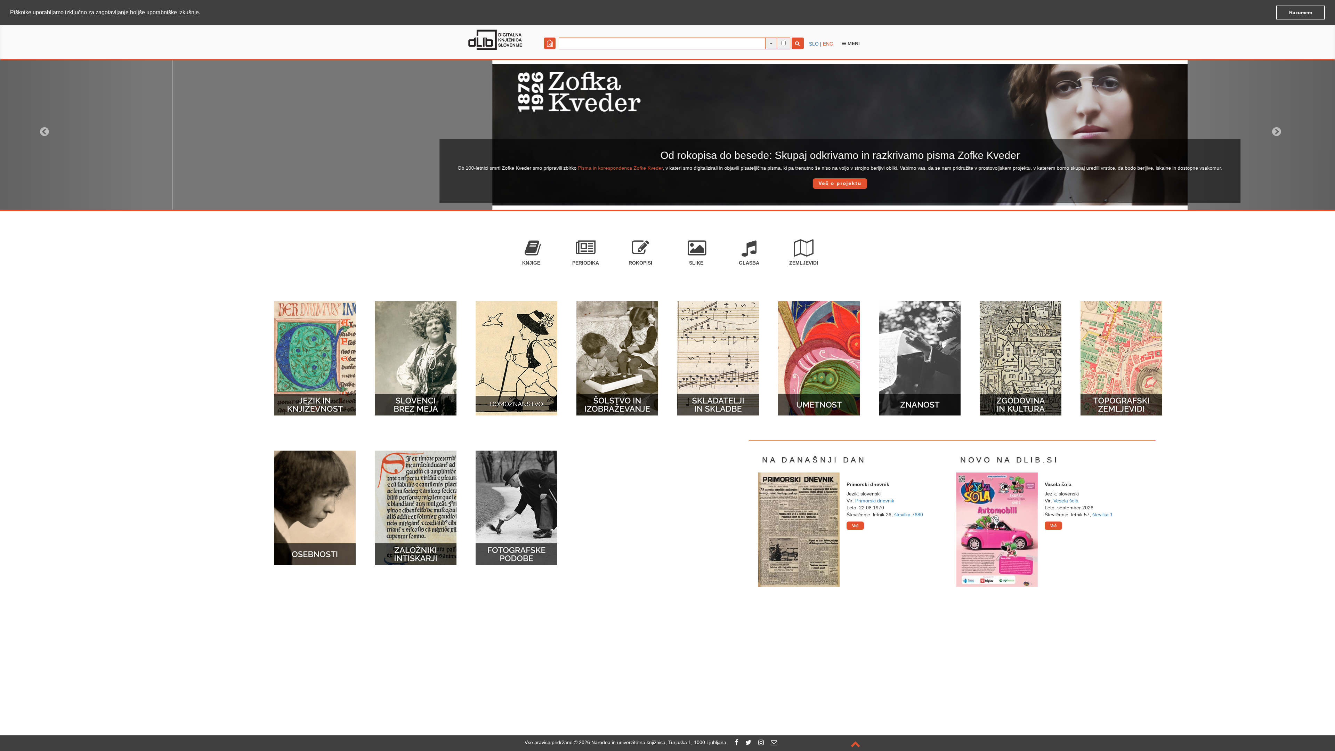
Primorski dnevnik (874, 500)
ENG (828, 44)
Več (855, 526)
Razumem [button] (1300, 12)
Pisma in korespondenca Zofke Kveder (448, 168)
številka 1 (1102, 514)
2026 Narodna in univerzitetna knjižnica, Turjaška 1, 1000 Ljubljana (652, 742)
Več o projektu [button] (667, 183)
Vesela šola (1065, 500)
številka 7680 (908, 514)
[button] (203, 13)
